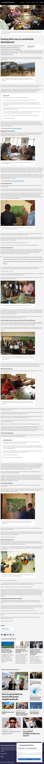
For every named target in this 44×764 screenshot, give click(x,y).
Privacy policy (3, 762)
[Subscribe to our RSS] (2, 757)
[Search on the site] (37, 2)
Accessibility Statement (10, 762)
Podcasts (28, 2)
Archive (33, 2)
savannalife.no (11, 118)
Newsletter (22, 2)
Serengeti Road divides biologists (17, 180)
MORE (42, 2)
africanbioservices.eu (18, 457)
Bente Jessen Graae (5, 628)
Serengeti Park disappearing (16, 128)
